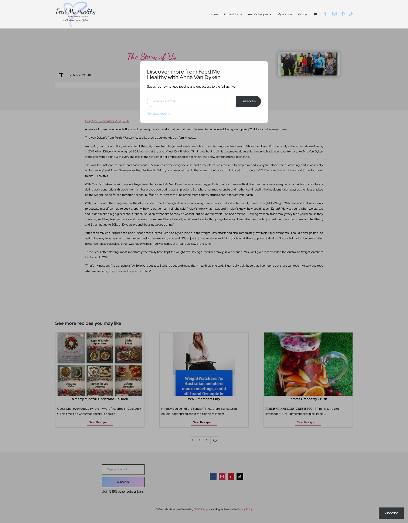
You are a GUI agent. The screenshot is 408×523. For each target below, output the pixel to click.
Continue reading (158, 113)
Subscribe (248, 101)
